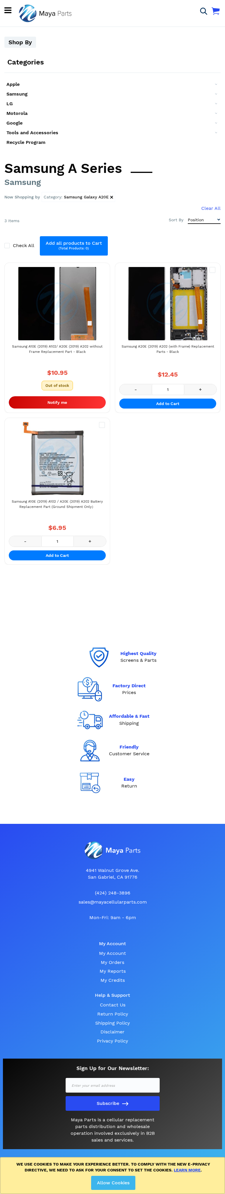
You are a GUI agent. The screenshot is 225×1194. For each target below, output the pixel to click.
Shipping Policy (112, 1023)
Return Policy (112, 1014)
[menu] (112, 113)
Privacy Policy (112, 1041)
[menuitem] (112, 84)
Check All (24, 245)
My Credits (112, 980)
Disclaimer (112, 1032)
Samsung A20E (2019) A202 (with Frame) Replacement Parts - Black (168, 349)
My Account (112, 953)
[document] (113, 1175)
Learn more (187, 1170)
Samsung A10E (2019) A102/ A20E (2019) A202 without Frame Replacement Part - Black (57, 349)
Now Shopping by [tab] (22, 197)
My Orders (112, 962)
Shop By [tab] (20, 42)
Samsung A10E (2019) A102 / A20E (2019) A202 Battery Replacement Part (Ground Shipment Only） (57, 504)
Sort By (176, 219)
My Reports (113, 971)
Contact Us (112, 1005)
